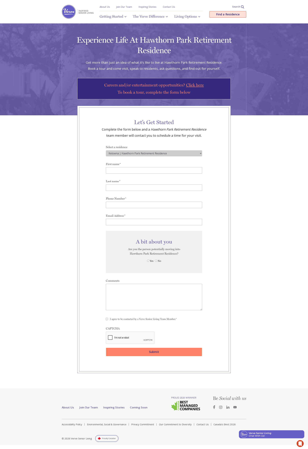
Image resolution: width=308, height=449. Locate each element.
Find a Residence (228, 14)
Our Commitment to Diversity (175, 424)
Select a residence (116, 147)
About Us (105, 6)
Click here (195, 85)
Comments (113, 280)
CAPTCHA (113, 328)
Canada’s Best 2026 (225, 424)
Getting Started (111, 16)
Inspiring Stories (147, 6)
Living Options (185, 16)
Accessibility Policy (72, 424)
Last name (112, 181)
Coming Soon (138, 407)
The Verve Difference (149, 16)
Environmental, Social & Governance (106, 424)
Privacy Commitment (142, 424)
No (159, 260)
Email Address (115, 215)
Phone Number (115, 198)
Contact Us (169, 6)
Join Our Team (124, 6)
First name (112, 164)
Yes (151, 260)
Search (236, 6)
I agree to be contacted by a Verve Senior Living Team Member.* (143, 319)
